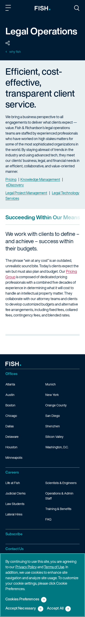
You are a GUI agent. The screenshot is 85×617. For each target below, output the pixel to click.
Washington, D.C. (56, 447)
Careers (12, 472)
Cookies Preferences (22, 599)
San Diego (52, 415)
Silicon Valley (54, 436)
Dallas (9, 426)
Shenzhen (52, 426)
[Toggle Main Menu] (8, 8)
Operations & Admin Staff (59, 496)
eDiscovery (15, 185)
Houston (11, 447)
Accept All (55, 608)
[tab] (42, 217)
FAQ (48, 519)
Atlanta (10, 384)
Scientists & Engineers (61, 482)
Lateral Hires (13, 514)
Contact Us (14, 548)
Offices (11, 373)
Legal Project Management (26, 193)
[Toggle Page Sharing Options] (7, 43)
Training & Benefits (58, 508)
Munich (50, 384)
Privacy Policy (26, 567)
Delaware (12, 436)
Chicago (11, 415)
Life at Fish (12, 482)
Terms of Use (54, 567)
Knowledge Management (40, 179)
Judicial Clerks (15, 493)
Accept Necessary (20, 608)
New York (52, 394)
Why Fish (15, 51)
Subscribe (13, 534)
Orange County (56, 405)
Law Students (14, 503)
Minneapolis (13, 457)
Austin (10, 394)
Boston (10, 405)
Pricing (10, 179)
